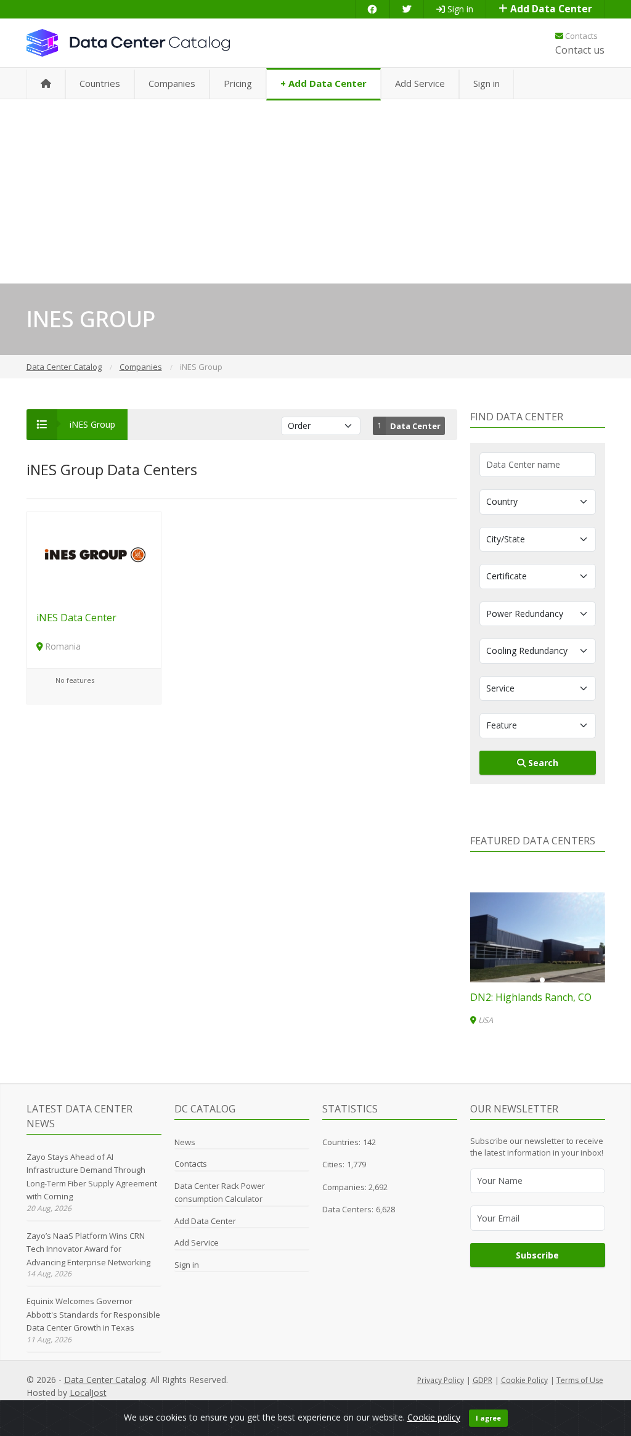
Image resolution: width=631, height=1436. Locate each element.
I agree (488, 1417)
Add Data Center (550, 8)
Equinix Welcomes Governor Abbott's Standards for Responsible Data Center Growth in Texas (93, 1314)
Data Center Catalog (105, 1379)
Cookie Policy (524, 1380)
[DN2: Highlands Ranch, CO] (537, 937)
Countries (99, 83)
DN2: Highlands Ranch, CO (531, 997)
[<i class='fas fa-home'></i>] (45, 84)
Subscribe (537, 1255)
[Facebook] (372, 9)
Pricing (238, 83)
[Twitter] (406, 9)
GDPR (482, 1380)
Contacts (580, 35)
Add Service (420, 83)
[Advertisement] (315, 191)
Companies (172, 83)
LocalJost (88, 1392)
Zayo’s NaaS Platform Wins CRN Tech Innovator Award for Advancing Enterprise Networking (88, 1249)
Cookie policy (433, 1417)
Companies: (345, 1187)
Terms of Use (579, 1380)
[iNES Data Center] (94, 555)
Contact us (580, 50)
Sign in (459, 9)
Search (542, 763)
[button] (532, 979)
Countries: (341, 1142)
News (184, 1142)
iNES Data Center (76, 617)
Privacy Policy (440, 1380)
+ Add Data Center (323, 83)
